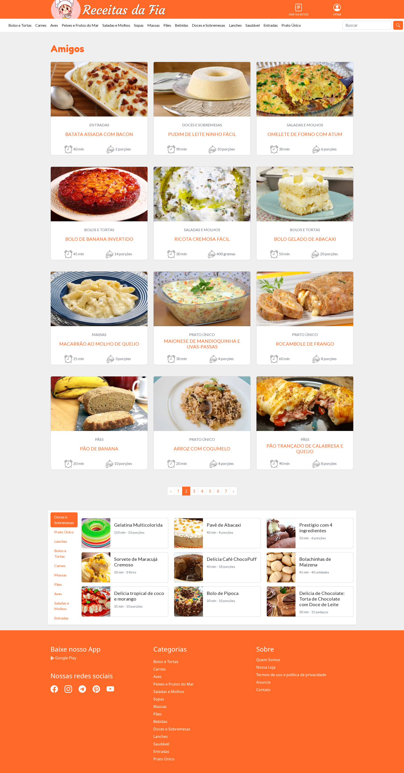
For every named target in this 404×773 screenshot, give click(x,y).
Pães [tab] (58, 584)
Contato (263, 689)
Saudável (252, 25)
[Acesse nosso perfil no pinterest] (97, 688)
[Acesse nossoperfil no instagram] (69, 688)
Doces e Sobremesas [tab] (64, 520)
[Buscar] (398, 25)
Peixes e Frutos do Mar (80, 25)
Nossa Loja (265, 667)
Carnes (41, 25)
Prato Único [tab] (64, 532)
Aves (54, 25)
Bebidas (181, 25)
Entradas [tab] (61, 618)
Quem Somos (268, 659)
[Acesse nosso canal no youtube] (110, 688)
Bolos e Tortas (20, 25)
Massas (153, 25)
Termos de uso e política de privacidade (291, 674)
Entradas (270, 25)
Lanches (235, 25)
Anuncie (263, 682)
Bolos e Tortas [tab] (60, 553)
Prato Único (291, 25)
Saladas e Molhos (116, 25)
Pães (167, 25)
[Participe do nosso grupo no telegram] (83, 688)
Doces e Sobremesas (208, 25)
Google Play (65, 657)
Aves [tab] (58, 593)
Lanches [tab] (60, 541)
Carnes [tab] (59, 565)
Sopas (139, 25)
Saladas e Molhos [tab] (61, 606)
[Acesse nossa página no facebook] (54, 688)
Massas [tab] (60, 575)
